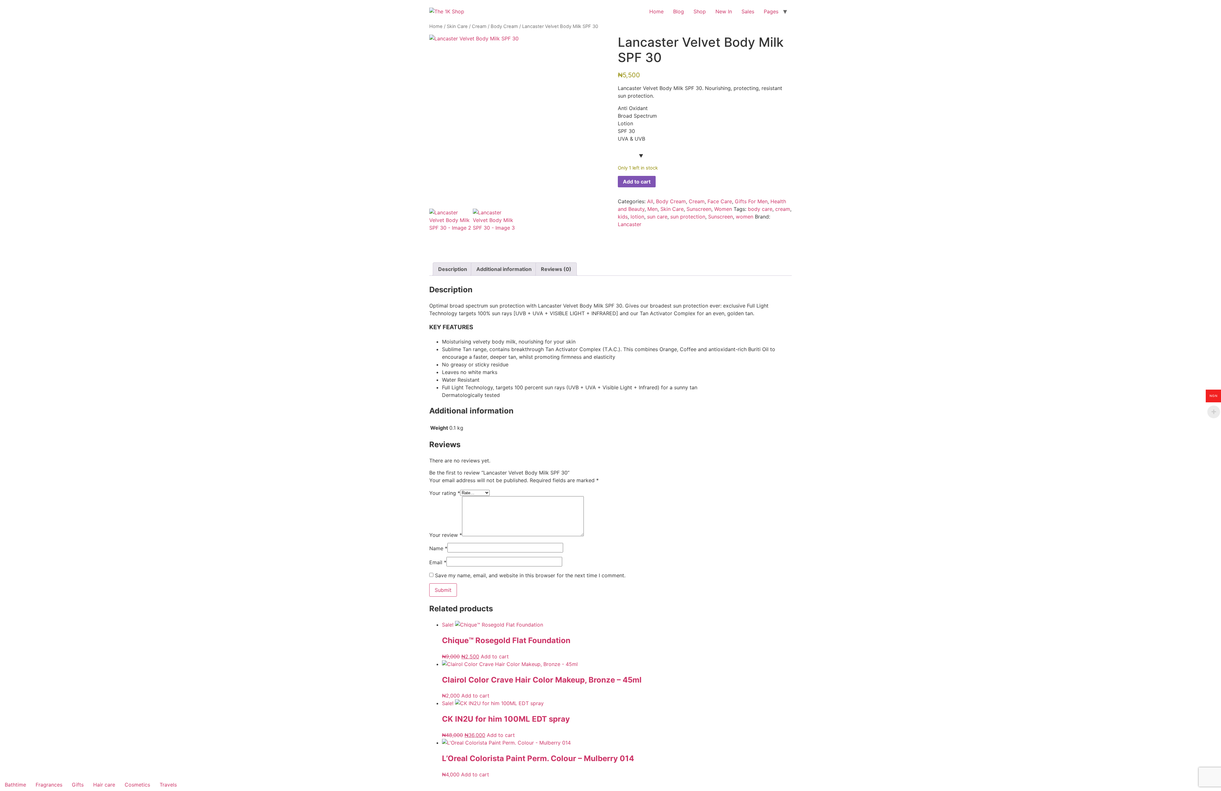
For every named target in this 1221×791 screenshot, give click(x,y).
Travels (168, 784)
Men (652, 209)
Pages (771, 11)
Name (438, 548)
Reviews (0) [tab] (556, 269)
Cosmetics (137, 784)
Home (656, 11)
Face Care (719, 201)
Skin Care (457, 26)
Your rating (444, 493)
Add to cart (637, 181)
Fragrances (49, 784)
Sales (748, 11)
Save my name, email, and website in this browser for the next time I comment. (530, 575)
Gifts (78, 784)
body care (760, 209)
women (744, 216)
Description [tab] (452, 269)
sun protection (687, 216)
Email (437, 562)
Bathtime (15, 784)
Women (723, 209)
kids (623, 216)
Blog (678, 11)
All (650, 201)
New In (723, 11)
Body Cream (504, 26)
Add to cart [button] (495, 656)
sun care (657, 216)
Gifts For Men (751, 201)
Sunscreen (698, 209)
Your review (445, 535)
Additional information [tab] (504, 269)
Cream (479, 26)
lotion (637, 216)
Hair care (104, 784)
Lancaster (629, 224)
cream (782, 209)
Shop (699, 11)
